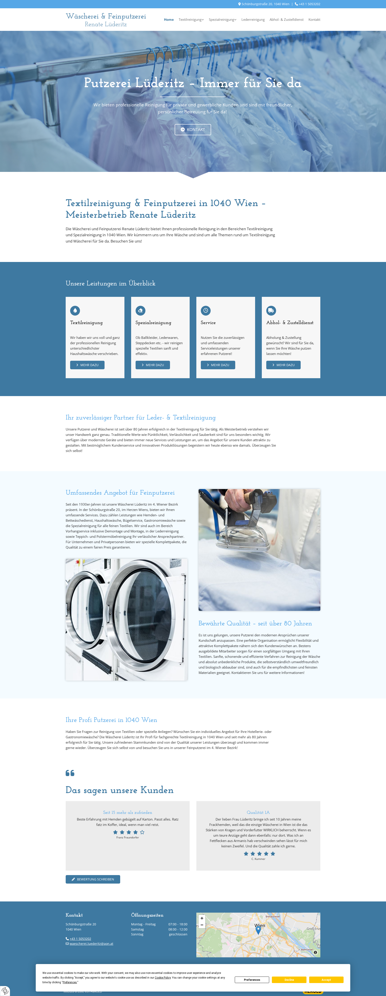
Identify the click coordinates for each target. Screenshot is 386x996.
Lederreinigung (253, 19)
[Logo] (106, 19)
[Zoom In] (202, 918)
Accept (326, 979)
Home (169, 19)
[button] (193, 129)
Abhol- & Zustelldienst (287, 19)
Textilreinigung (190, 19)
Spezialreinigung (221, 19)
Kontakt (314, 19)
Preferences (252, 979)
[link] (189, 19)
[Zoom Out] (202, 925)
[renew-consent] (5, 991)
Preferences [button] (70, 982)
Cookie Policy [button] (163, 977)
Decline (289, 979)
